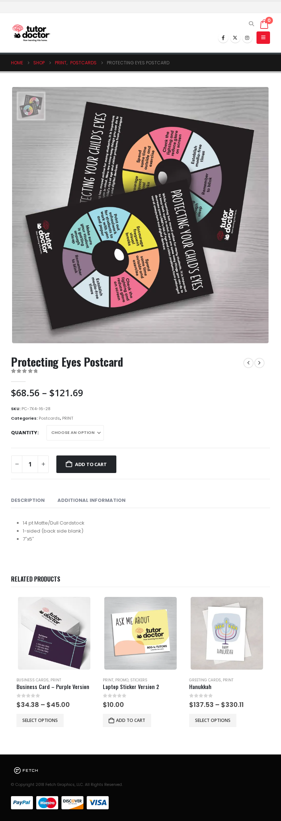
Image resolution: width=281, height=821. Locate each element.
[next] (259, 363)
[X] (235, 38)
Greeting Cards (205, 680)
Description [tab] (28, 500)
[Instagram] (247, 38)
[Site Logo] (31, 33)
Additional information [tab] (91, 500)
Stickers (138, 680)
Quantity (24, 432)
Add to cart (91, 464)
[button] (251, 24)
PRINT (67, 418)
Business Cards (32, 680)
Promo (121, 680)
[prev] (248, 363)
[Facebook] (223, 38)
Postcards (49, 418)
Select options (40, 720)
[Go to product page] (54, 633)
